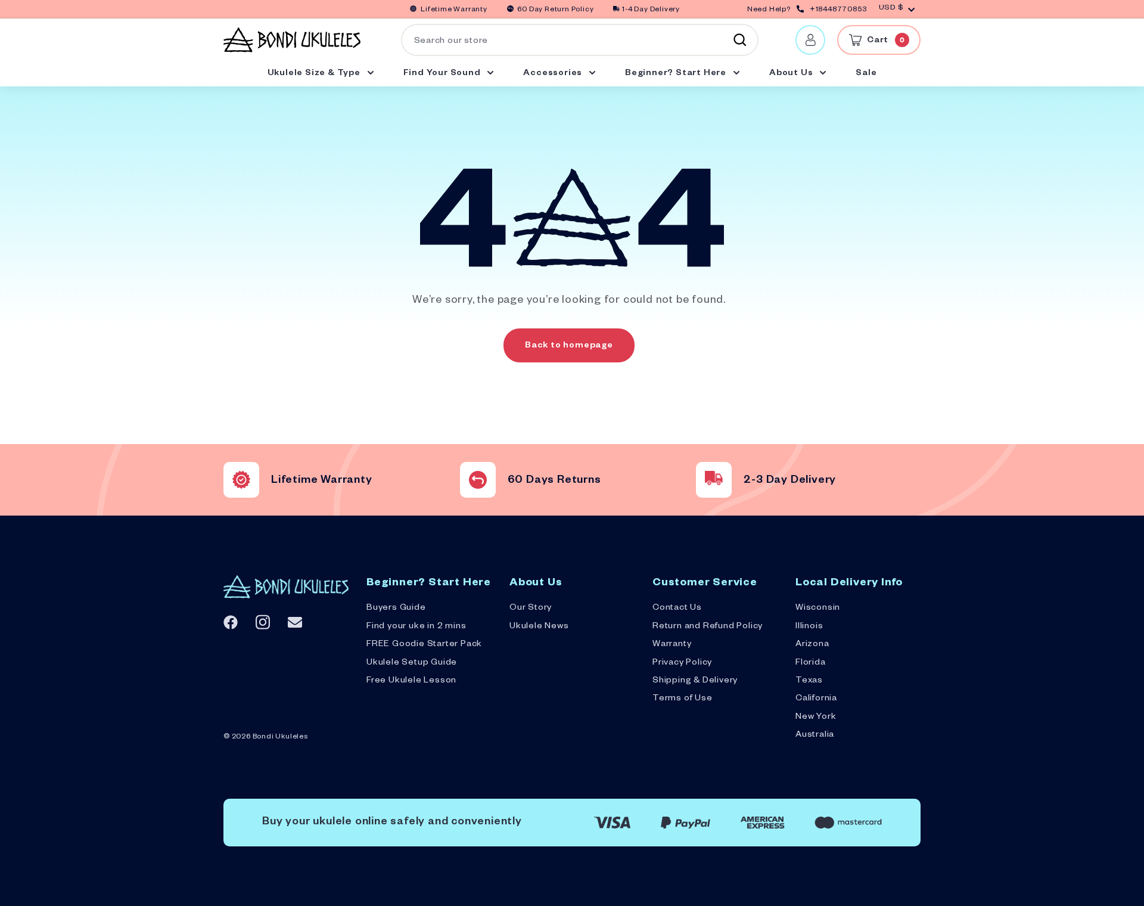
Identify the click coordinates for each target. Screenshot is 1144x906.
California (816, 699)
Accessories (554, 74)
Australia (814, 735)
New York (815, 717)
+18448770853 (838, 10)
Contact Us (677, 608)
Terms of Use (682, 699)
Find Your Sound (443, 74)
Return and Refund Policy (707, 627)
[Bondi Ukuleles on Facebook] (230, 622)
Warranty (671, 645)
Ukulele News (539, 627)
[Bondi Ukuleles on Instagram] (263, 622)
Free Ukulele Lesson (411, 681)
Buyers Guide (396, 608)
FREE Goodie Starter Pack (424, 645)
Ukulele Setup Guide (411, 663)
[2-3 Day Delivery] (714, 480)
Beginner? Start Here (677, 74)
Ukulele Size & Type (315, 74)
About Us (792, 74)
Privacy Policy (682, 663)
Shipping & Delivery (695, 681)
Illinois (809, 627)
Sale (866, 74)
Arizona (812, 645)
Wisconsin (817, 608)
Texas (809, 681)
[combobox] (579, 40)
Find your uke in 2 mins (416, 627)
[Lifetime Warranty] (241, 480)
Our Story (530, 608)
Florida (810, 663)
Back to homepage (569, 346)
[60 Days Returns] (478, 480)
